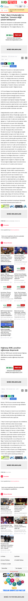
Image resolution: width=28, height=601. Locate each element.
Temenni (16, 221)
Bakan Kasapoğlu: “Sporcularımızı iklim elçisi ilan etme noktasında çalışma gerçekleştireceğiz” (6, 332)
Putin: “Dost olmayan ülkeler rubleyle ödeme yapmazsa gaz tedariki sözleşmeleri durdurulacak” (20, 295)
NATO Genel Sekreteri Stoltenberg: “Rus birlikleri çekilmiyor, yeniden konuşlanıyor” (6, 313)
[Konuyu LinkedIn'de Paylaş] (12, 63)
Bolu (4, 389)
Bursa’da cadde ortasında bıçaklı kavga (17, 10)
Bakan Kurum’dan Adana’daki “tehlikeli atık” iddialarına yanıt (20, 312)
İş (8, 221)
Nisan (10, 472)
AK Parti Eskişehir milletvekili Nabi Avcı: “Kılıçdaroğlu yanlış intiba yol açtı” (20, 257)
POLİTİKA (5, 56)
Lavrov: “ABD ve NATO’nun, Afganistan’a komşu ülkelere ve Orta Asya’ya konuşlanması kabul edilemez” (7, 277)
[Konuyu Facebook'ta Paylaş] (2, 63)
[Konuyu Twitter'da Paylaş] (5, 63)
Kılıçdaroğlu (12, 221)
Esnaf (7, 221)
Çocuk (7, 472)
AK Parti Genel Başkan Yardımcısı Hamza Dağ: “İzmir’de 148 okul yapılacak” (20, 276)
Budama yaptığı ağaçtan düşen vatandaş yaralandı (6, 508)
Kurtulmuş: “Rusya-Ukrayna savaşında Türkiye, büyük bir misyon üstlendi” (6, 294)
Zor (19, 221)
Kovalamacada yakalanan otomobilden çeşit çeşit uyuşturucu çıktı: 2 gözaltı (7, 546)
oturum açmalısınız (15, 230)
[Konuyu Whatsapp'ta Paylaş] (9, 63)
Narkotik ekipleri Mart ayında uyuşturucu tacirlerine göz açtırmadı (20, 509)
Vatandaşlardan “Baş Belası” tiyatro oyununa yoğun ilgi (7, 526)
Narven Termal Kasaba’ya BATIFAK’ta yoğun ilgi (20, 526)
